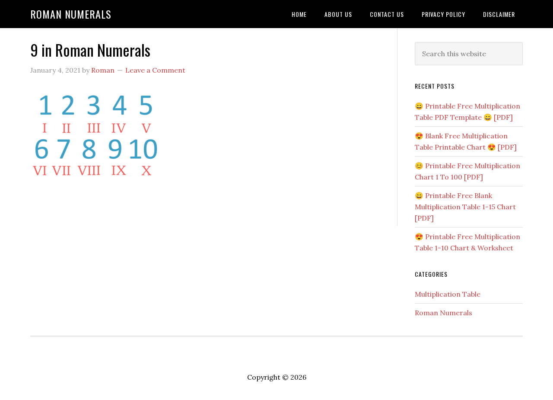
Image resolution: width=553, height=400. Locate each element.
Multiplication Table (447, 294)
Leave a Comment (155, 70)
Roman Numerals (70, 14)
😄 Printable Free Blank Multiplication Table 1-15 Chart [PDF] (465, 206)
